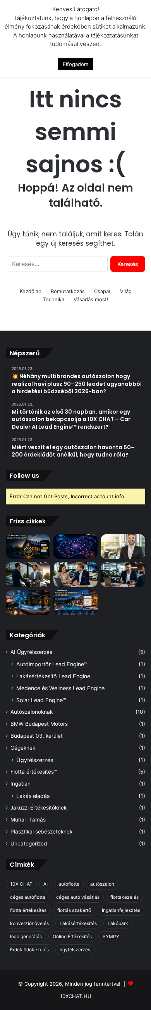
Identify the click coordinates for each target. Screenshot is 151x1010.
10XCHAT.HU (75, 996)
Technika (53, 299)
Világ (126, 291)
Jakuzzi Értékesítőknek (38, 808)
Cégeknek (22, 748)
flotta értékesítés (28, 910)
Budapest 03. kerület (36, 736)
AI (45, 884)
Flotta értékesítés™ (33, 772)
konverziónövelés (29, 923)
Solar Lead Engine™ (41, 700)
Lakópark (118, 923)
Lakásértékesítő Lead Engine (53, 676)
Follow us (24, 475)
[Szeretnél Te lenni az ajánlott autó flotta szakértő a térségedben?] (123, 574)
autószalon (102, 884)
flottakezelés (124, 897)
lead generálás (26, 936)
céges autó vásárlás (78, 897)
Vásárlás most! (91, 299)
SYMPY (111, 936)
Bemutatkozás (68, 291)
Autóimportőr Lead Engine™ (52, 664)
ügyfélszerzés (75, 949)
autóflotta (68, 884)
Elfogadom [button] (75, 64)
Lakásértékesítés (78, 923)
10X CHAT (21, 884)
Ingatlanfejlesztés (121, 910)
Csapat (102, 291)
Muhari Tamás (28, 819)
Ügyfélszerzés (34, 760)
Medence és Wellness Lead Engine (60, 688)
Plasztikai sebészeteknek (41, 831)
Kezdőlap (30, 291)
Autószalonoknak (31, 712)
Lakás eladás (33, 796)
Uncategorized (28, 843)
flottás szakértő (74, 910)
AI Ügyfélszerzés (31, 652)
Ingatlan (20, 784)
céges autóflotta (27, 897)
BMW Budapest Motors (39, 724)
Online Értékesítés (72, 936)
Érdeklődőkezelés (29, 949)
